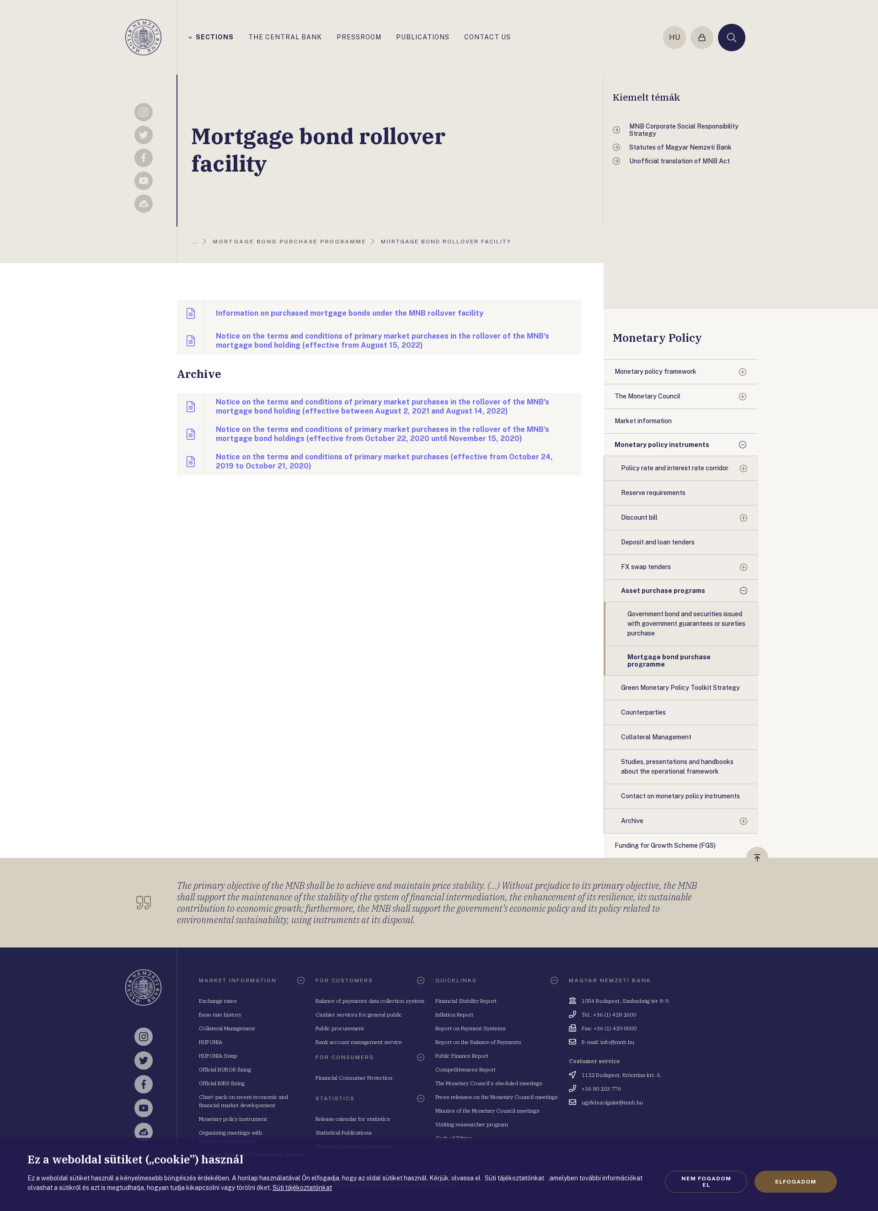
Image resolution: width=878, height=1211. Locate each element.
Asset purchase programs (663, 590)
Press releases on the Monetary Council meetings (496, 1096)
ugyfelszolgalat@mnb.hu (612, 1102)
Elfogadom (795, 1182)
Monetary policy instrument (233, 1118)
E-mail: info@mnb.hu (608, 1042)
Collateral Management (227, 1028)
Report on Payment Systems (470, 1028)
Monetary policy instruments (662, 444)
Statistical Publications (344, 1132)
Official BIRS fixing (222, 1083)
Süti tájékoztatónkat (302, 1187)
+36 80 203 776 (601, 1088)
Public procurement (340, 1028)
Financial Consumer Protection (354, 1077)
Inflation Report (454, 1014)
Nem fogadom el (706, 1181)
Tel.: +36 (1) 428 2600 (609, 1014)
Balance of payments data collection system (370, 1000)
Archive (632, 820)
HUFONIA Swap (218, 1055)
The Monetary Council (647, 396)
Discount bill (639, 517)
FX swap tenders (646, 567)
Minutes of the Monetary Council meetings (487, 1110)
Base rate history (220, 1014)
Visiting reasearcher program (471, 1124)
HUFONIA (210, 1042)
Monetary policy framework (655, 371)
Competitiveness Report (465, 1069)
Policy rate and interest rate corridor (674, 468)
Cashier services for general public (359, 1014)
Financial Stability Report (466, 1000)
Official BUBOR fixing (225, 1069)
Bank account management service (359, 1042)
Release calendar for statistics (353, 1118)
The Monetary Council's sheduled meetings (488, 1083)
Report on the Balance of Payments (478, 1042)
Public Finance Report (461, 1055)
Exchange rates (218, 1000)
